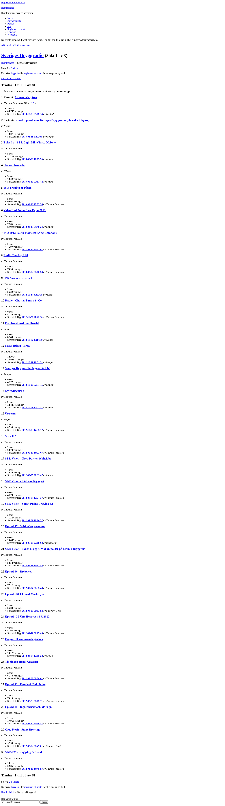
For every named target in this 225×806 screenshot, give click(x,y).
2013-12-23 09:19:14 (32, 114)
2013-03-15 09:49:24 (32, 227)
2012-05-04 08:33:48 (32, 588)
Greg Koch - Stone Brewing (22, 729)
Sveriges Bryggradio (22, 55)
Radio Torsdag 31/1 (16, 255)
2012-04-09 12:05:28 (32, 656)
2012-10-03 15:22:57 (32, 407)
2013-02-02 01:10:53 (32, 272)
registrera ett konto (33, 73)
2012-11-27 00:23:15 (32, 294)
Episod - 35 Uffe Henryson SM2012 (27, 616)
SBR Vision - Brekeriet (18, 278)
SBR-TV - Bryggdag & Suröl (23, 752)
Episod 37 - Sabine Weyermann (25, 526)
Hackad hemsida (14, 165)
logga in (15, 73)
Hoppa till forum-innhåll (13, 2)
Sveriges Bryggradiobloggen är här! (27, 368)
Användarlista (14, 21)
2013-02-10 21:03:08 (32, 249)
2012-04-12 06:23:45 (32, 633)
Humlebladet (7, 7)
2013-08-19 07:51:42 (32, 181)
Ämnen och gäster (26, 97)
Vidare (16, 68)
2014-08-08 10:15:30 (32, 159)
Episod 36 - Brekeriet (18, 571)
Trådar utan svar (22, 45)
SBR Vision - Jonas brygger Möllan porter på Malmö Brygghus (45, 548)
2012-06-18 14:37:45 (32, 565)
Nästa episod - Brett (17, 345)
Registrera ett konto (16, 29)
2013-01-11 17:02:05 (32, 136)
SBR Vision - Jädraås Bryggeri (24, 481)
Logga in (11, 32)
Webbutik (12, 34)
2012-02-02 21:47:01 (32, 746)
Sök (9, 26)
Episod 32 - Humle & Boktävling (25, 684)
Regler (10, 23)
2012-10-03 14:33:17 (32, 430)
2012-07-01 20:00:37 (32, 520)
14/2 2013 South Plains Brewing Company (30, 232)
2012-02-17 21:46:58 (32, 723)
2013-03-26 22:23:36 (32, 204)
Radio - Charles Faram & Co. (24, 300)
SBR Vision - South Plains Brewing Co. (29, 503)
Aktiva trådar (7, 45)
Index (10, 18)
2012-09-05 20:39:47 (32, 475)
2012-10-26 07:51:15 (32, 385)
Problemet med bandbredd (22, 323)
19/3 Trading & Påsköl (18, 187)
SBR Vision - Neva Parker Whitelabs (28, 458)
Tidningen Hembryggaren (21, 661)
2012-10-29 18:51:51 (32, 362)
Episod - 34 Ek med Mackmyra (25, 594)
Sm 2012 (10, 436)
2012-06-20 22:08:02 (32, 543)
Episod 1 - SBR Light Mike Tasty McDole (30, 142)
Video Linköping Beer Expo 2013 (25, 210)
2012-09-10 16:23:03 (32, 452)
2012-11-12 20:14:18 (32, 340)
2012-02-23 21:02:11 (32, 701)
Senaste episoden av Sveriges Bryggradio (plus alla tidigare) (52, 120)
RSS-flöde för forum (11, 78)
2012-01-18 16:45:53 (32, 768)
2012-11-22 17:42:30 (32, 317)
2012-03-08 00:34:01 (32, 678)
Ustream (10, 413)
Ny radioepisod (14, 390)
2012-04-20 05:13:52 (32, 610)
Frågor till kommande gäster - (24, 639)
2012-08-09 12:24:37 (32, 498)
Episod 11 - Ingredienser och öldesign (28, 706)
